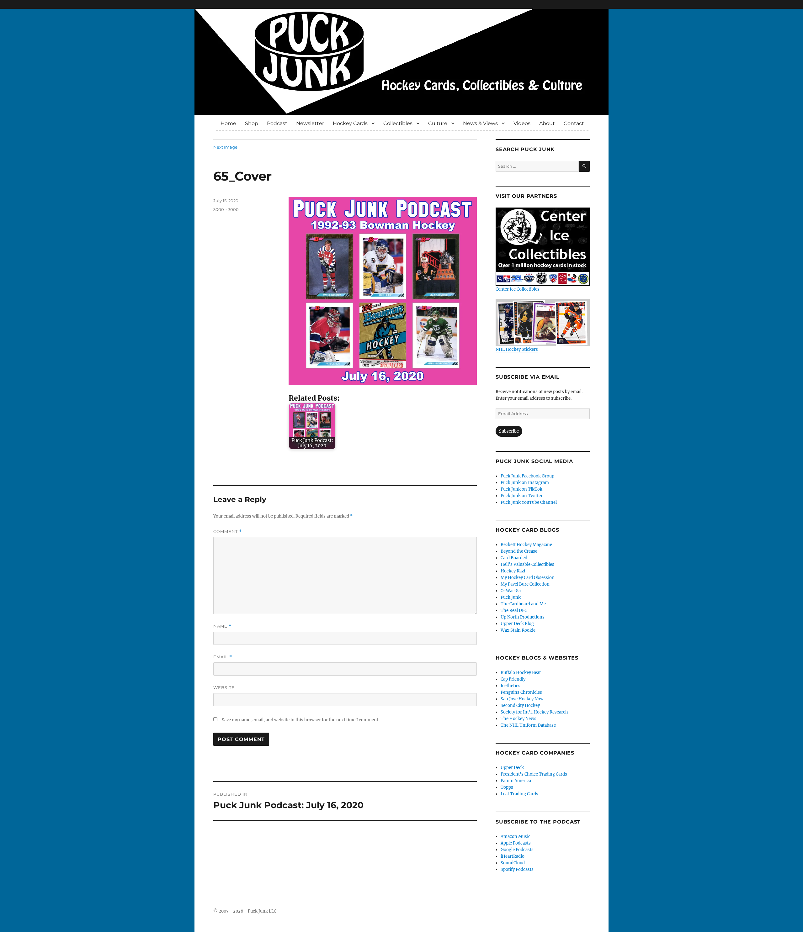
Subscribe (509, 431)
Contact (574, 123)
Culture (437, 123)
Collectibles (397, 123)
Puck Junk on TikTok (521, 489)
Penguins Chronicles (521, 692)
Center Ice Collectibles (518, 289)
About (547, 123)
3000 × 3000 (226, 209)
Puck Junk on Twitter (522, 495)
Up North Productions (523, 617)
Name (222, 626)
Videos (521, 123)
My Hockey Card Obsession (528, 577)
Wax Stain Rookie (518, 630)
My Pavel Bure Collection (525, 584)
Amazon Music (515, 836)
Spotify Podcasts (517, 869)
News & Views (480, 123)
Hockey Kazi (513, 571)
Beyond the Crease (519, 551)
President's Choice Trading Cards (534, 774)
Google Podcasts (517, 849)
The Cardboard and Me (523, 604)
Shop (251, 123)
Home (228, 123)
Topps (507, 787)
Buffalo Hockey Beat (521, 672)
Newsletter (310, 123)
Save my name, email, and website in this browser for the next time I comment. (300, 720)
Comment (227, 531)
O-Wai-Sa (511, 590)
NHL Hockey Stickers (517, 349)
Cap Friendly (513, 679)
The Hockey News (518, 718)
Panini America (516, 780)
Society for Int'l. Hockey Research (534, 712)
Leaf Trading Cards (519, 794)
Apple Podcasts (516, 843)
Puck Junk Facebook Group (527, 476)
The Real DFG (514, 610)
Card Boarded (514, 558)
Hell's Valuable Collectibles (527, 564)
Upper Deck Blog (517, 623)
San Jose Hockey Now (522, 699)
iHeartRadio (512, 856)
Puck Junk (511, 597)
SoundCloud (513, 863)
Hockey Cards (350, 123)
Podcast (277, 123)
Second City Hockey (520, 705)
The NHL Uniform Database (528, 725)
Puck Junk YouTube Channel (529, 502)
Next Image (225, 147)
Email (222, 657)
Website (224, 687)
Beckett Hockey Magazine (526, 544)
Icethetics (510, 685)
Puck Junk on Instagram (525, 482)
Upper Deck (512, 767)
